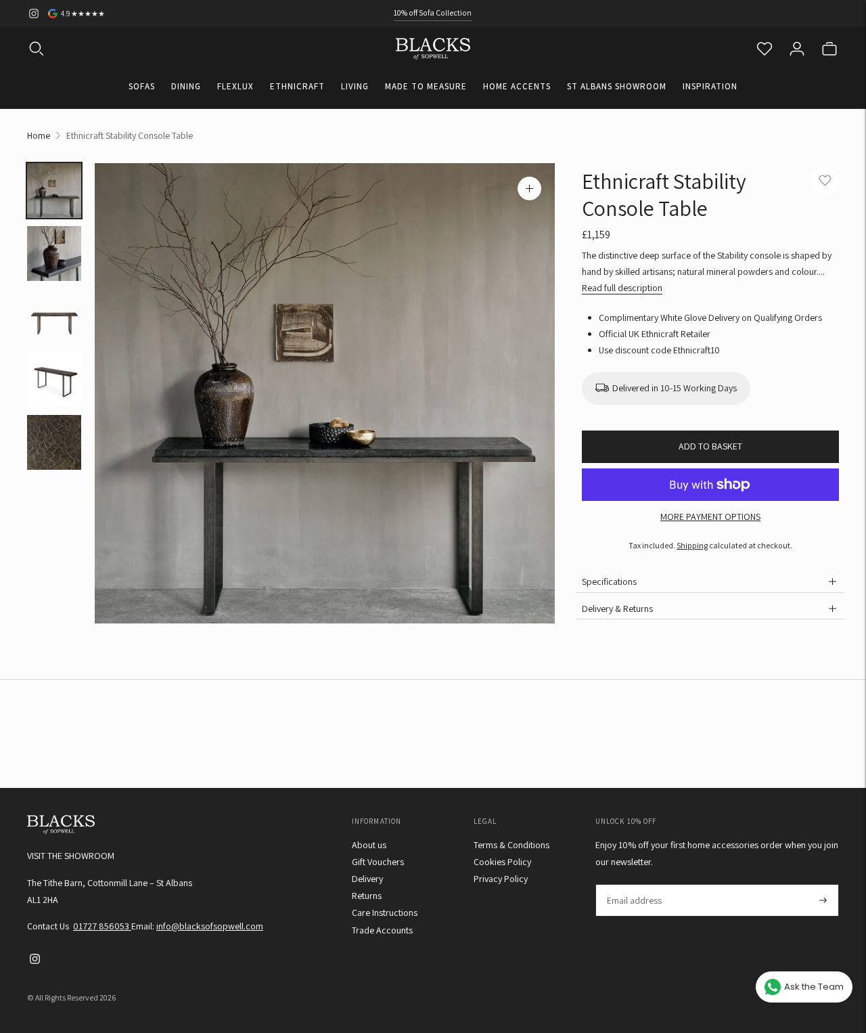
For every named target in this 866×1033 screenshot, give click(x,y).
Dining (186, 86)
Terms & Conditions (511, 845)
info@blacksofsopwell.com (209, 926)
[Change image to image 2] (54, 253)
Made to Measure (426, 86)
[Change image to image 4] (54, 379)
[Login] (797, 49)
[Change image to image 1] (54, 190)
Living (355, 86)
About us (369, 845)
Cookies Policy (502, 862)
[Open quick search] (36, 49)
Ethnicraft (297, 86)
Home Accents (517, 86)
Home (38, 135)
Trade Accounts (382, 930)
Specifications (609, 581)
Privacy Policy (501, 879)
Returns (367, 895)
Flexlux (235, 86)
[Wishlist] (764, 48)
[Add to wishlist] (825, 181)
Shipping (692, 545)
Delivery (367, 879)
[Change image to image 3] (54, 316)
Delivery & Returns (617, 608)
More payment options (710, 516)
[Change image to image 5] (54, 442)
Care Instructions (384, 912)
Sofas (142, 86)
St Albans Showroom (616, 86)
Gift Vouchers (378, 862)
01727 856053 (102, 926)
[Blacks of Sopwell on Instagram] (34, 13)
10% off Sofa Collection (433, 12)
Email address (633, 884)
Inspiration (710, 86)
